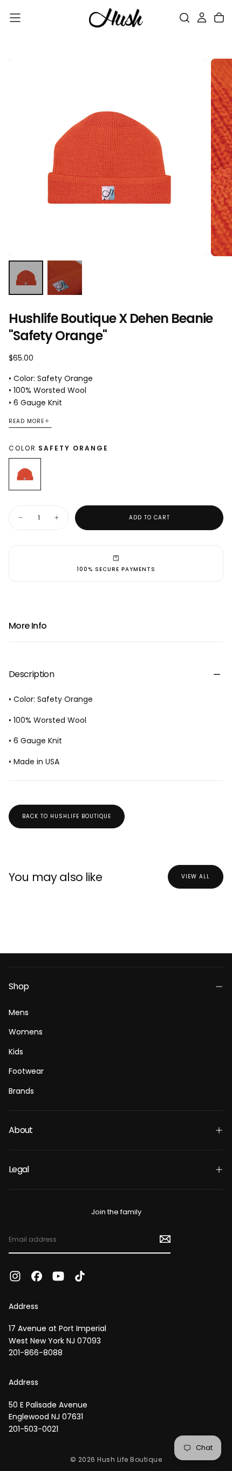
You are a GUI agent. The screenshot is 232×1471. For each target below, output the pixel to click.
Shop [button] (19, 986)
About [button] (21, 1130)
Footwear (26, 1071)
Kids (16, 1051)
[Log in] (201, 17)
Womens (26, 1031)
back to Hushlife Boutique (66, 816)
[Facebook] (36, 1276)
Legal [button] (19, 1169)
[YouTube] (58, 1276)
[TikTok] (79, 1276)
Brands (21, 1091)
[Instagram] (15, 1276)
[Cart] (219, 17)
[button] (15, 17)
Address (23, 1306)
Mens (19, 1012)
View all (195, 876)
